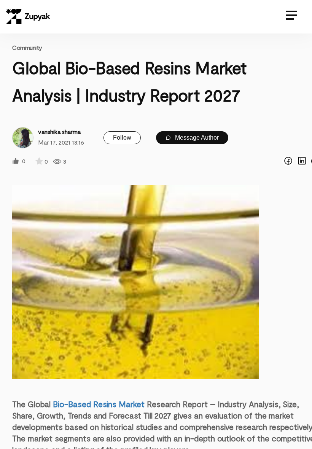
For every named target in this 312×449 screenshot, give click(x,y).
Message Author (196, 137)
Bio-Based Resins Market (99, 404)
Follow (122, 137)
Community (27, 47)
